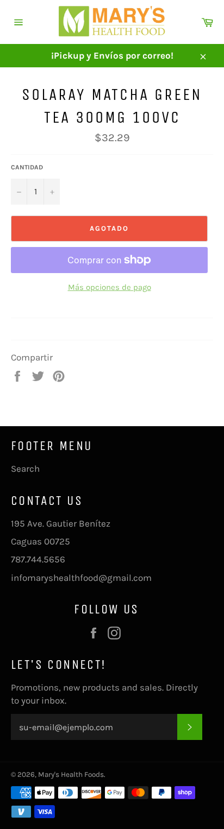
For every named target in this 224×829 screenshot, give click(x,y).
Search (25, 468)
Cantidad (27, 167)
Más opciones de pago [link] (109, 287)
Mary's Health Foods (71, 774)
